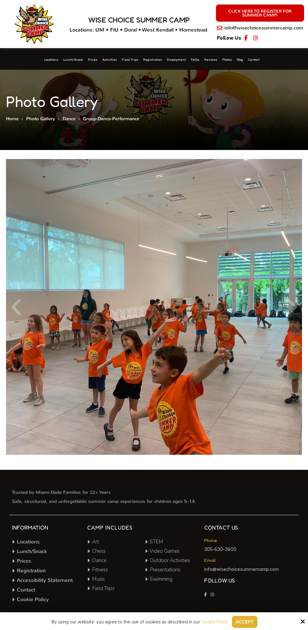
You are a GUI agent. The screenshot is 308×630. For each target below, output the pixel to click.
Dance (69, 119)
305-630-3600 (220, 549)
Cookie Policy (214, 622)
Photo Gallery (40, 119)
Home (12, 119)
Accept (245, 622)
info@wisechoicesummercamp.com (263, 28)
